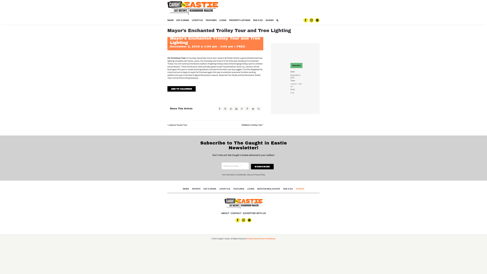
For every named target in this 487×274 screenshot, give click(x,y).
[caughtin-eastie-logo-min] (192, 2)
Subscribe (262, 167)
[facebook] (305, 20)
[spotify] (317, 20)
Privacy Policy (252, 239)
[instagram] (311, 20)
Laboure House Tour (178, 124)
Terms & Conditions (267, 239)
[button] (277, 20)
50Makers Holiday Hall (251, 124)
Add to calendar (181, 89)
